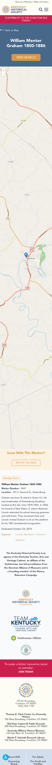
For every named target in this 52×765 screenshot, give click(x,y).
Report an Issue (26, 462)
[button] (26, 255)
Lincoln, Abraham (24, 534)
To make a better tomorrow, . (26, 666)
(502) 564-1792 (26, 706)
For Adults (38, 756)
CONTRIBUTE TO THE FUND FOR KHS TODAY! (26, 19)
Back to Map (12, 30)
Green (11, 478)
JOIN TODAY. (26, 671)
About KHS (14, 756)
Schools (41, 534)
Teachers (20, 540)
